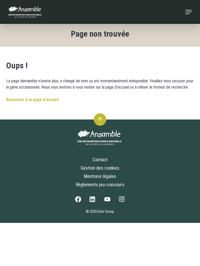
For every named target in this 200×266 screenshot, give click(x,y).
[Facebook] (78, 200)
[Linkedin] (93, 200)
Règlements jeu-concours (100, 184)
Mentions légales (100, 176)
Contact (100, 159)
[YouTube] (107, 200)
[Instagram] (122, 200)
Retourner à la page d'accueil (32, 99)
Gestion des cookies (100, 168)
